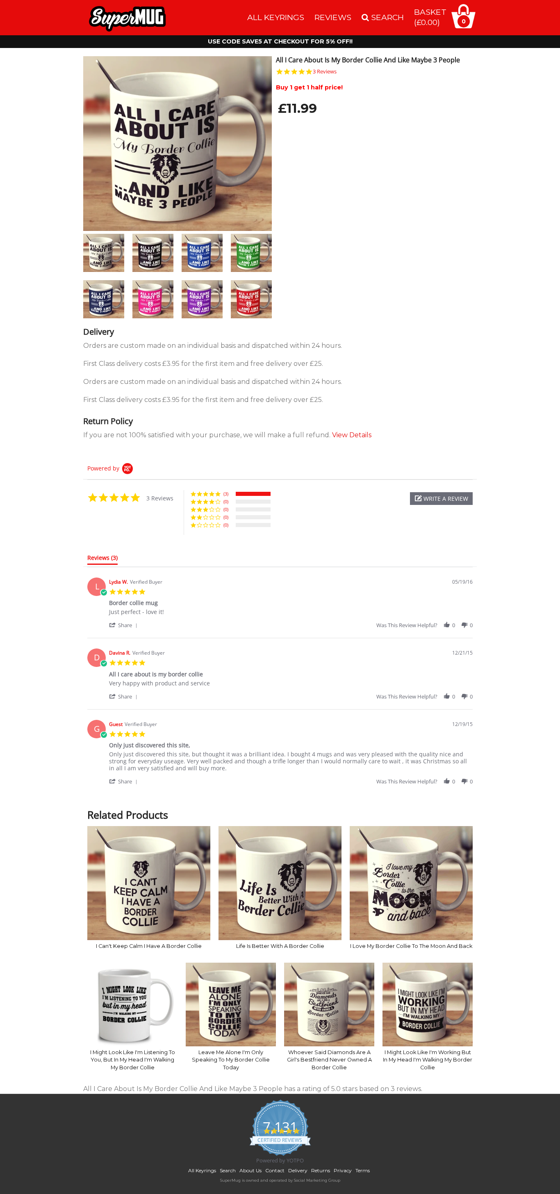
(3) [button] (225, 494)
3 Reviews (325, 71)
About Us (250, 1170)
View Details (351, 435)
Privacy (343, 1170)
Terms (362, 1170)
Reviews (332, 17)
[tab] (102, 559)
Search (228, 1170)
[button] (441, 498)
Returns (320, 1170)
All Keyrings (275, 17)
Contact (275, 1170)
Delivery (297, 1170)
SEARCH (386, 17)
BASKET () (430, 17)
